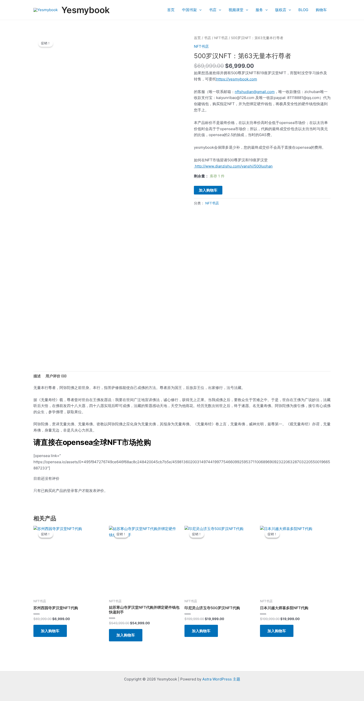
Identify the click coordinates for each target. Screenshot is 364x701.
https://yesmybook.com (236, 79)
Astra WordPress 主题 (221, 679)
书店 (212, 9)
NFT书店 (221, 38)
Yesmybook (85, 10)
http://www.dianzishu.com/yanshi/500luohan (233, 166)
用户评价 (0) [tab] (56, 376)
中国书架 (189, 9)
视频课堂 (236, 9)
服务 (259, 9)
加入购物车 (208, 190)
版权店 (280, 9)
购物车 (321, 9)
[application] (199, 10)
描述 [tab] (37, 376)
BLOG (303, 9)
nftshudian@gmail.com (255, 91)
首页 (171, 9)
